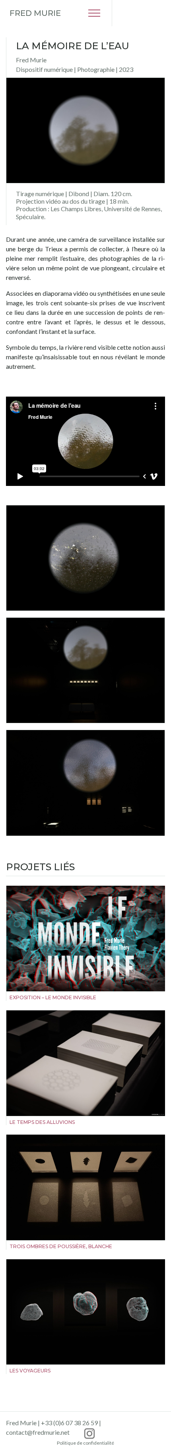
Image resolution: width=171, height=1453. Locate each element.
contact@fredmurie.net (38, 1432)
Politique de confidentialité (85, 1443)
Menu (94, 13)
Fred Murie (35, 13)
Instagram (89, 1434)
